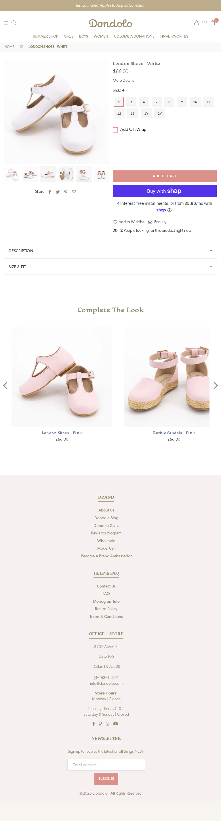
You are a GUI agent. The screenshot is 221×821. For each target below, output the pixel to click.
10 (195, 102)
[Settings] (196, 23)
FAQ (106, 594)
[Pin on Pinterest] (66, 192)
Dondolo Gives (106, 526)
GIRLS (68, 36)
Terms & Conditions (106, 617)
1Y (146, 113)
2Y (160, 113)
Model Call (106, 548)
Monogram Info (106, 602)
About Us (106, 510)
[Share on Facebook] (50, 192)
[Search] (14, 23)
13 (133, 113)
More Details (123, 81)
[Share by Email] (74, 192)
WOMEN (101, 36)
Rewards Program (106, 533)
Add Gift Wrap (133, 130)
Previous (9, 112)
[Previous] (6, 385)
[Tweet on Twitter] (58, 192)
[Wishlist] (204, 23)
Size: (119, 90)
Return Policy (106, 609)
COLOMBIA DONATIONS (134, 36)
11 (209, 102)
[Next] (215, 385)
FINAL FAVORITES (174, 36)
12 (21, 47)
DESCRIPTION (21, 251)
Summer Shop (45, 36)
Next (103, 112)
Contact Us (106, 586)
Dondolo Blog (106, 518)
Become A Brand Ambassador (106, 556)
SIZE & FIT (17, 267)
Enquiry (159, 222)
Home (9, 47)
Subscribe (106, 779)
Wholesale (106, 541)
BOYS (83, 36)
